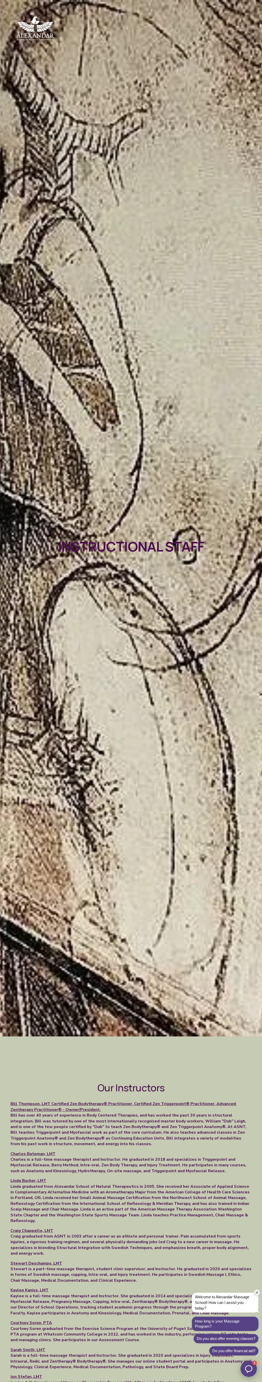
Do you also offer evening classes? (226, 1338)
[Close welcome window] (257, 1293)
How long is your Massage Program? (217, 1323)
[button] (249, 1369)
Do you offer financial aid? (233, 1351)
